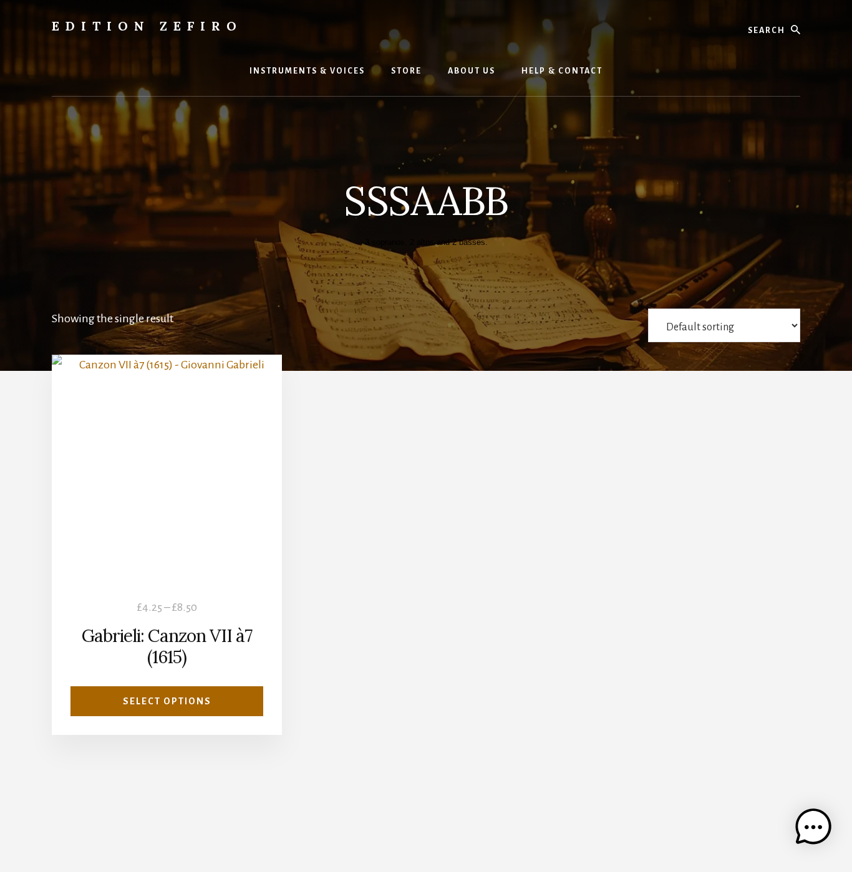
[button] (813, 830)
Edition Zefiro (147, 26)
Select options (167, 701)
